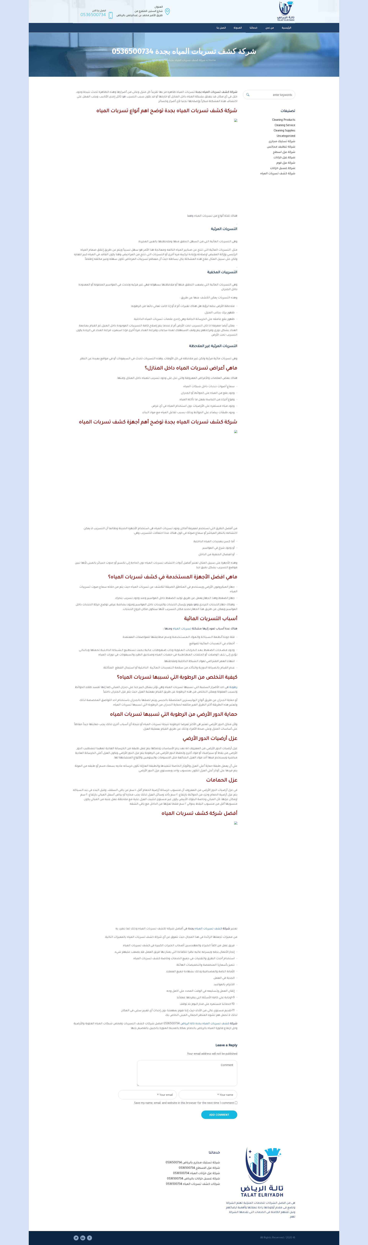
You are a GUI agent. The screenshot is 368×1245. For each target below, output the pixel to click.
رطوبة (233, 687)
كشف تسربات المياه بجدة (212, 1023)
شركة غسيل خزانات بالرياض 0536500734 (193, 1179)
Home (212, 60)
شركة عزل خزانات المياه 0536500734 (196, 1173)
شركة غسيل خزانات (282, 168)
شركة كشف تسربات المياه (277, 173)
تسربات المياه (182, 629)
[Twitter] (76, 1237)
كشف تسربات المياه (208, 928)
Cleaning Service (285, 125)
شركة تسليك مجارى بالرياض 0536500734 (193, 1162)
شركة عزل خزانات (284, 157)
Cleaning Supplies (284, 131)
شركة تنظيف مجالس (281, 147)
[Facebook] (89, 1237)
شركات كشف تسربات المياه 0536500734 (193, 1184)
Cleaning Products (283, 120)
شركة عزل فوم (285, 163)
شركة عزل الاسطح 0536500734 (199, 1168)
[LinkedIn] (82, 1237)
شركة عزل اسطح (284, 152)
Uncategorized (286, 136)
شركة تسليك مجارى (282, 141)
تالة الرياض (188, 1023)
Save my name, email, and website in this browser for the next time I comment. (183, 1103)
